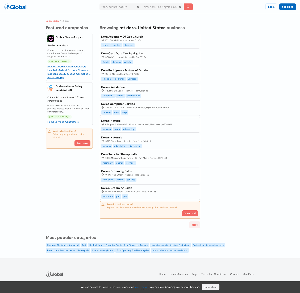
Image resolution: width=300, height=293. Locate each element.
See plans (287, 6)
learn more (141, 286)
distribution (134, 146)
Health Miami (95, 245)
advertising (128, 129)
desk (116, 112)
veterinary (108, 162)
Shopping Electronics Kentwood (63, 245)
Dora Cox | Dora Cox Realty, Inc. (122, 53)
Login (271, 6)
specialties (108, 179)
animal (119, 162)
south (117, 129)
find (84, 245)
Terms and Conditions (213, 274)
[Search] (188, 6)
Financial (107, 78)
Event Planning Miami (102, 250)
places (106, 45)
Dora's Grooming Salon (116, 171)
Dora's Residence (113, 87)
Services (116, 62)
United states (52, 21)
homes (120, 95)
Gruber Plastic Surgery (69, 37)
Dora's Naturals (111, 137)
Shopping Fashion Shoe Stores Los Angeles (127, 245)
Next (195, 224)
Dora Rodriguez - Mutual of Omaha (124, 70)
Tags (194, 274)
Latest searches (179, 274)
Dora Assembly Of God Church (122, 36)
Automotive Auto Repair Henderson (169, 250)
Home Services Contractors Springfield (170, 245)
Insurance (119, 78)
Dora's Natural (110, 121)
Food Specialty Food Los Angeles (133, 250)
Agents (127, 62)
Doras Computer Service (118, 104)
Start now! (82, 143)
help (124, 112)
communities (133, 95)
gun (118, 196)
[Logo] (15, 6)
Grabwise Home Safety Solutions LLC (69, 88)
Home (162, 274)
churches (128, 45)
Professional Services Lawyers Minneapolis (68, 250)
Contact (234, 274)
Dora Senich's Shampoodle (119, 154)
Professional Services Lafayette (208, 245)
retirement (108, 95)
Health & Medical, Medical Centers (66, 66)
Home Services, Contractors (63, 121)
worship (116, 45)
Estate (106, 62)
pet (125, 196)
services (107, 112)
